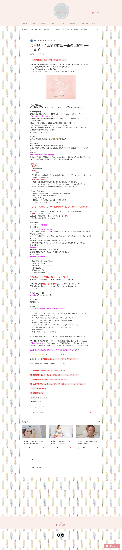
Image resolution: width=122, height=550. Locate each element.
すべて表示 (97, 421)
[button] (98, 29)
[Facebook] (58, 535)
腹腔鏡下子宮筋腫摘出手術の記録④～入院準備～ (87, 442)
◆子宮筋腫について (58, 29)
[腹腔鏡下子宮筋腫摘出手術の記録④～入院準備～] (88, 431)
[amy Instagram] (95, 23)
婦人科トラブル (35, 397)
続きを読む (84, 29)
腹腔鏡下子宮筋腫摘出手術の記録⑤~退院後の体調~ (33, 442)
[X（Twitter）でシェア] (35, 407)
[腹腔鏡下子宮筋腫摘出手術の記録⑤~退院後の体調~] (34, 431)
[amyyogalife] (92, 23)
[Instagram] (62, 535)
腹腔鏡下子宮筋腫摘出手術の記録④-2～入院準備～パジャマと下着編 (60, 442)
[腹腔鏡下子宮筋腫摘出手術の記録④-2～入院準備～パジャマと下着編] (61, 431)
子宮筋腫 (44, 397)
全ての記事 (25, 29)
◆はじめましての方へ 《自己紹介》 (40, 29)
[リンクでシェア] (43, 407)
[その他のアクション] (91, 41)
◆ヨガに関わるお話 (72, 29)
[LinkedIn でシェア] (39, 407)
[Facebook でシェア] (31, 407)
